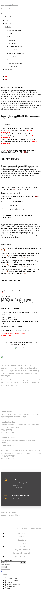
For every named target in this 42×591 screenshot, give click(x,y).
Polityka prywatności (22, 550)
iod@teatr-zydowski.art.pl (11, 515)
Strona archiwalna (22, 556)
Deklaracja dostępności (22, 553)
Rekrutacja (22, 540)
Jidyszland (5, 9)
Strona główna (21, 533)
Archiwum (22, 543)
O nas (21, 536)
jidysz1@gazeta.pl (23, 330)
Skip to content (5, 569)
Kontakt (22, 546)
